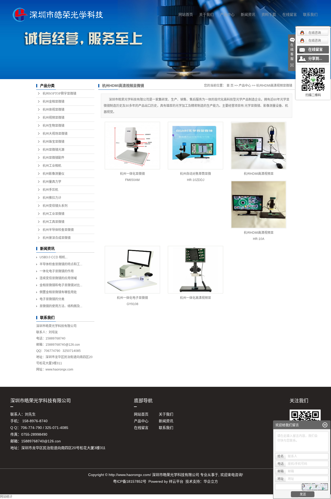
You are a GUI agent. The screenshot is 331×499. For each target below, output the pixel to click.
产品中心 (227, 14)
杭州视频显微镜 (53, 117)
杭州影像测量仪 (53, 174)
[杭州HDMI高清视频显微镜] (258, 145)
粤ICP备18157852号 (129, 481)
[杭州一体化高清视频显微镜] (195, 269)
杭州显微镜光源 (53, 150)
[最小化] (324, 425)
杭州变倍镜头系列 (55, 206)
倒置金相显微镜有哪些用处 (58, 292)
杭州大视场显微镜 (55, 133)
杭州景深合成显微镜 (57, 238)
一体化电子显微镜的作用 (57, 271)
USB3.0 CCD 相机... (53, 257)
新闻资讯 (248, 14)
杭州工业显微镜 (53, 214)
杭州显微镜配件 (53, 158)
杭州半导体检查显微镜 (58, 230)
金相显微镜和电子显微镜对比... (61, 285)
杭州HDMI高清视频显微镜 (274, 85)
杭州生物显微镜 (53, 125)
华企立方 (211, 481)
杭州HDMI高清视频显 (259, 174)
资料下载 (268, 14)
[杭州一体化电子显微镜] (132, 269)
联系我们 (310, 14)
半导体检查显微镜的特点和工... (61, 264)
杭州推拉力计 (52, 198)
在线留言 (289, 14)
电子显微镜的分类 (52, 299)
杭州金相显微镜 (53, 101)
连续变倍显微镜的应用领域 (58, 278)
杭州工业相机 (52, 166)
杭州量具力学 (52, 182)
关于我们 (206, 14)
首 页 (230, 85)
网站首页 (185, 14)
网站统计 (6, 496)
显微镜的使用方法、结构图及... (61, 306)
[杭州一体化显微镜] (132, 145)
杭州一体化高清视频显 (195, 298)
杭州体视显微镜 (53, 109)
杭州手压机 (50, 190)
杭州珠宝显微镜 (53, 141)
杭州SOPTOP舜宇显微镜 (59, 93)
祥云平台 (176, 481)
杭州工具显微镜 (53, 222)
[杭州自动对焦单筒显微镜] (195, 145)
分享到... (315, 59)
